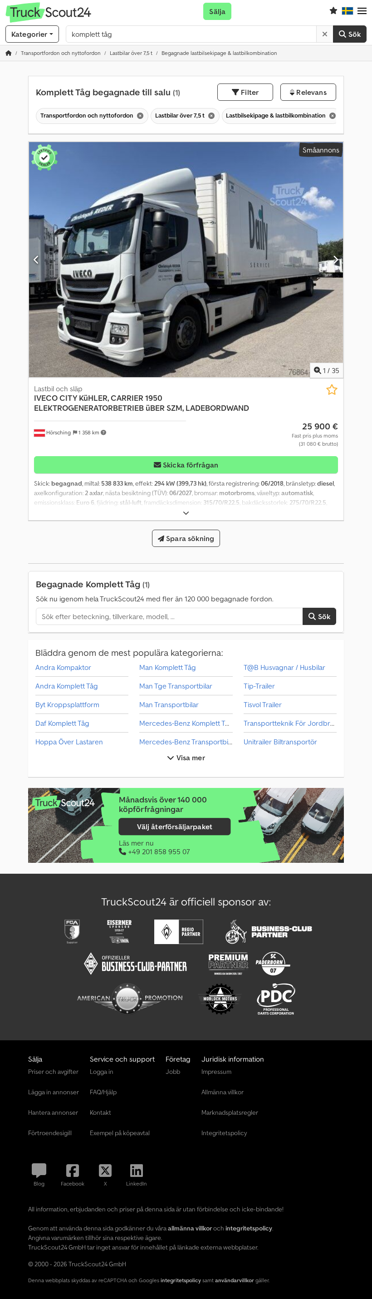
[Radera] (324, 34)
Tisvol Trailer (263, 704)
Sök (353, 34)
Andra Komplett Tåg (66, 685)
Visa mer (189, 757)
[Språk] (347, 11)
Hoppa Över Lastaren (69, 741)
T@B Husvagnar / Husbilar (284, 667)
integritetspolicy (181, 1280)
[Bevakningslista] (333, 11)
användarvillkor (234, 1280)
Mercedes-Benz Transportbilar (187, 741)
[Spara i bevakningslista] (332, 390)
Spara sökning (189, 538)
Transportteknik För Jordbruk (291, 723)
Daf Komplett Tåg (62, 723)
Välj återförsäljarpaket (174, 826)
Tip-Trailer (259, 685)
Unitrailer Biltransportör (280, 741)
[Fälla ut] (186, 513)
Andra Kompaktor (63, 667)
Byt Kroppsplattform (67, 704)
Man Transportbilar (169, 704)
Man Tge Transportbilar (175, 685)
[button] (362, 11)
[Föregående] (36, 260)
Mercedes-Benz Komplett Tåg (186, 723)
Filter (249, 92)
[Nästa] (335, 260)
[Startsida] (8, 52)
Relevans (310, 92)
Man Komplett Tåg (167, 667)
